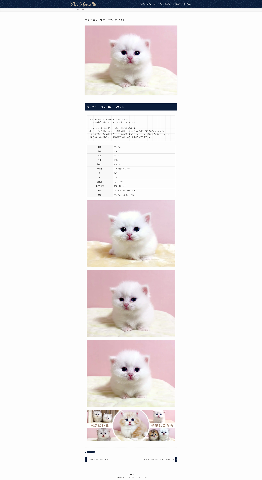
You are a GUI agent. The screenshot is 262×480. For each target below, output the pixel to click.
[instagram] (128, 474)
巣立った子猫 (91, 452)
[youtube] (131, 474)
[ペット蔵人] (83, 4)
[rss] (133, 474)
